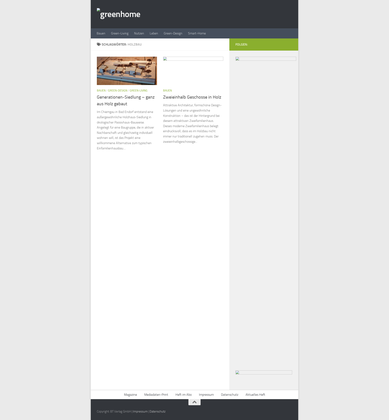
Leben (154, 33)
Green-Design (173, 33)
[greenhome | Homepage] (118, 14)
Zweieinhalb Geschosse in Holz (192, 97)
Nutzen (139, 33)
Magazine (130, 395)
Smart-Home (197, 33)
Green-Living (119, 33)
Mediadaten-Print (156, 395)
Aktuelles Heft (255, 395)
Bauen (101, 33)
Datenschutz (229, 395)
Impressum (206, 395)
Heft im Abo (183, 395)
